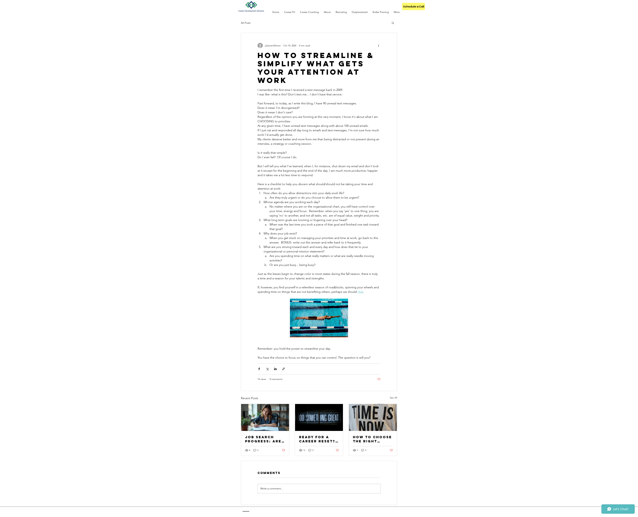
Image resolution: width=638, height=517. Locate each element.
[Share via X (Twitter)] (267, 368)
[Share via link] (283, 368)
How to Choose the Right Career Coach (372, 439)
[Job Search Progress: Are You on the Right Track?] (265, 417)
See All (393, 397)
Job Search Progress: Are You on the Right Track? (263, 439)
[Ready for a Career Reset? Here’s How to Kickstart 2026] (319, 417)
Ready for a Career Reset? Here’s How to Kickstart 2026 (318, 439)
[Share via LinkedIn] (275, 368)
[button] (392, 22)
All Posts (245, 22)
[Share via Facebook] (259, 368)
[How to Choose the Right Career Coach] (373, 417)
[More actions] (378, 46)
